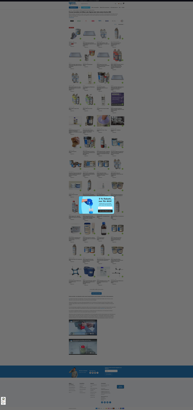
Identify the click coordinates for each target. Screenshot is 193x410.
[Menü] (5, 397)
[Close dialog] (113, 197)
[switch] (3, 403)
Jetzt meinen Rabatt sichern (105, 211)
